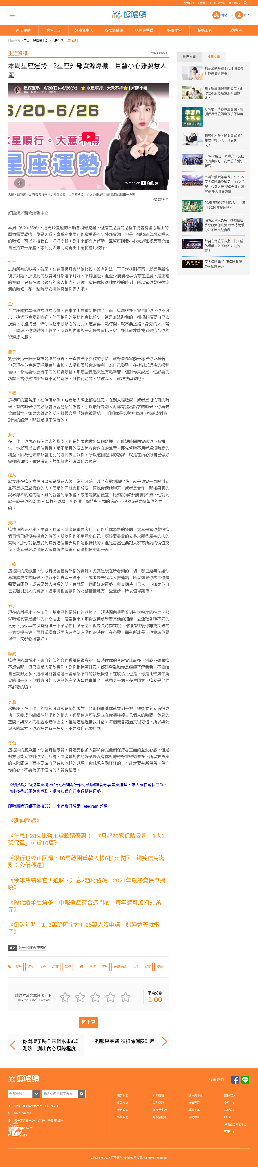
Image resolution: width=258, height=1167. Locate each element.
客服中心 (229, 1131)
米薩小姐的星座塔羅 (32, 947)
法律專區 (194, 1102)
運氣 (160, 966)
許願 (80, 966)
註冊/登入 (230, 1095)
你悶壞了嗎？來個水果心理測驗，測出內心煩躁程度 (52, 1045)
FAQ (227, 1117)
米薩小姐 (120, 966)
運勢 (104, 966)
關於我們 (122, 1095)
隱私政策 (122, 1109)
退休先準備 (195, 1095)
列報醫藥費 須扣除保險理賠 (125, 1041)
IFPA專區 (220, 3)
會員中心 (234, 3)
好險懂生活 (40, 40)
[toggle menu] (12, 15)
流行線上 (73, 40)
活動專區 (194, 1117)
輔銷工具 (190, 3)
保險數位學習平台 (235, 1124)
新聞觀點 (158, 1095)
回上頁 (88, 1022)
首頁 (27, 40)
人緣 (135, 966)
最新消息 (229, 1109)
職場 (67, 966)
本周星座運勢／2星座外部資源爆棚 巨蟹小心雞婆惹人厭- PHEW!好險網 (129, 15)
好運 (92, 966)
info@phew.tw (23, 1127)
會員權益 (122, 1102)
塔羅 (55, 966)
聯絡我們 (122, 1117)
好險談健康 (160, 1117)
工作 (43, 966)
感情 (147, 966)
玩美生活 (58, 40)
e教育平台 (204, 3)
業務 (18, 966)
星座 (31, 966)
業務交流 (158, 1102)
